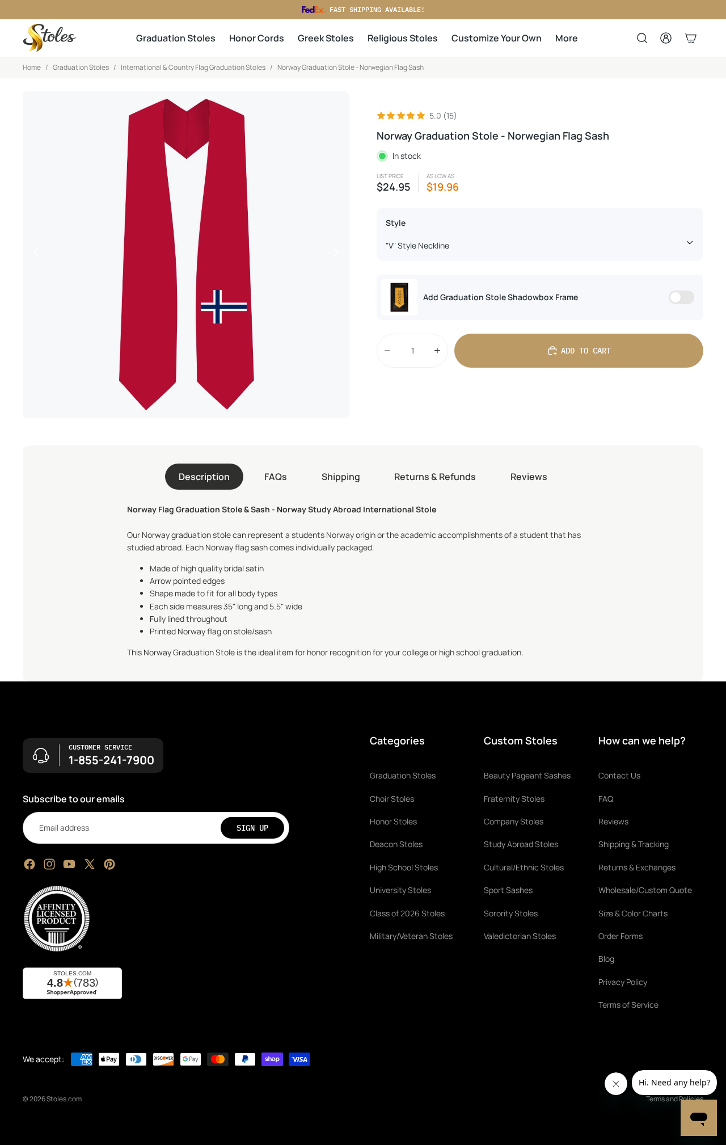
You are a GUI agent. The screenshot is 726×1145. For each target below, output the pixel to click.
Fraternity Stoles (514, 798)
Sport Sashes (508, 890)
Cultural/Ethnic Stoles (524, 867)
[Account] (665, 38)
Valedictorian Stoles (520, 936)
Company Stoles (513, 821)
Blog (606, 959)
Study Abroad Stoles (521, 844)
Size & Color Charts (633, 913)
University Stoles (400, 890)
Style (396, 222)
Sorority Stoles (511, 913)
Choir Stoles (392, 798)
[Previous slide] (33, 255)
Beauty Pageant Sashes (527, 776)
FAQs (275, 476)
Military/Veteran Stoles (411, 936)
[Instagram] (49, 864)
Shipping (341, 476)
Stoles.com (64, 1099)
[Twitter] (89, 864)
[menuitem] (566, 38)
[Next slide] (339, 255)
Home (32, 67)
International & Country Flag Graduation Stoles (193, 67)
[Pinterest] (109, 864)
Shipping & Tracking (633, 844)
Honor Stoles (393, 821)
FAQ (605, 798)
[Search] (642, 38)
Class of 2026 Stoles (407, 913)
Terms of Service (628, 1004)
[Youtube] (69, 864)
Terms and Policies (674, 1099)
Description (204, 476)
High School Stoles (404, 867)
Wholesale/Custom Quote (645, 890)
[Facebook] (29, 864)
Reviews (528, 476)
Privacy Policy (622, 981)
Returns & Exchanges (637, 867)
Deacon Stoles (396, 844)
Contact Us (619, 776)
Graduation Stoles (81, 67)
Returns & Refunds (435, 476)
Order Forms (620, 936)
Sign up (252, 828)
